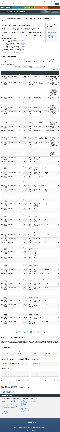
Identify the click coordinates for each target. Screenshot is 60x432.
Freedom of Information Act (33, 427)
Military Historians (14, 401)
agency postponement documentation (26, 351)
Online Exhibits (4, 413)
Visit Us (42, 7)
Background (50, 31)
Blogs (33, 423)
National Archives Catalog (5, 406)
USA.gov (44, 427)
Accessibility (20, 427)
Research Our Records (6, 7)
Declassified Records (25, 407)
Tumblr (30, 423)
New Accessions (34, 401)
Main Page (50, 29)
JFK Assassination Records (18, 14)
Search (57, 3)
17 (29, 66)
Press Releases (36, 363)
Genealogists (13, 400)
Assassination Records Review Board (52, 39)
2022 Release (35, 354)
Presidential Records (5, 407)
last (44, 66)
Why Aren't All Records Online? (25, 411)
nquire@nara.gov (9, 374)
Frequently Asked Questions (11, 363)
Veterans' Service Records (18, 7)
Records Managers (14, 406)
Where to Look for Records (24, 409)
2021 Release (50, 354)
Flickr (35, 423)
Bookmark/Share (50, 1)
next (41, 66)
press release (20, 40)
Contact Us (56, 1)
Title (51, 74)
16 (27, 66)
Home (3, 14)
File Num (35, 74)
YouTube (32, 423)
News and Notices (34, 400)
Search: (37, 69)
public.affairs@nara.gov (39, 374)
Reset (57, 69)
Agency (20, 74)
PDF (23, 77)
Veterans (13, 407)
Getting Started (24, 400)
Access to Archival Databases (5, 409)
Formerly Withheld (16, 73)
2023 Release (21, 354)
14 (24, 66)
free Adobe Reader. (14, 386)
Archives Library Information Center (5, 412)
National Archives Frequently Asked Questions (24, 402)
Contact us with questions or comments (8, 392)
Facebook (24, 423)
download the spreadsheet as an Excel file (42, 59)
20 (34, 66)
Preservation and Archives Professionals (14, 403)
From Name (46, 73)
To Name (41, 74)
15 (25, 66)
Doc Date (24, 74)
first (16, 66)
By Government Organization (4, 403)
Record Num (5, 73)
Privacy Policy (25, 427)
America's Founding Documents (54, 7)
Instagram (28, 423)
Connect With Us (30, 421)
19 (32, 66)
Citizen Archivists (42, 1)
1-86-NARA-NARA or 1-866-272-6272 (30, 430)
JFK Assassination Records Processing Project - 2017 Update (15, 33)
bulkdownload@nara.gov (11, 344)
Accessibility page (29, 387)
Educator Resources (30, 7)
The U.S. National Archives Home (12, 2)
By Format (3, 401)
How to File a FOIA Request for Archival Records (24, 414)
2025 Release (6, 354)
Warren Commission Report (52, 33)
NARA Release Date (10, 73)
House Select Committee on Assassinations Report (52, 36)
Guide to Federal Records (24, 405)
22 (37, 66)
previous (19, 66)
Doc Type (30, 74)
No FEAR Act (41, 427)
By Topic (3, 400)
